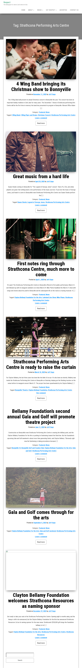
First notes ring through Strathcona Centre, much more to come (41, 269)
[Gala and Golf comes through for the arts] (41, 487)
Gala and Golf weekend (48, 531)
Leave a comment (41, 118)
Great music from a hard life (41, 176)
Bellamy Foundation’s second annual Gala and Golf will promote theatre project (41, 416)
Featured (42, 112)
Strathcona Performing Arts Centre (63, 115)
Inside (39, 10)
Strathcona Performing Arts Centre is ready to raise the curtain (41, 364)
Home (23, 10)
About (30, 10)
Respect (7, 2)
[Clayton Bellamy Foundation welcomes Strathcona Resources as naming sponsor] (41, 570)
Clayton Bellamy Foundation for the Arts (28, 297)
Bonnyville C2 (16, 448)
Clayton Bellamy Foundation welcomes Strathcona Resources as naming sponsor (41, 600)
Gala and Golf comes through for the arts (41, 515)
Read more (41, 123)
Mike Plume (61, 297)
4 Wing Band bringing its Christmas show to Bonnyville (41, 86)
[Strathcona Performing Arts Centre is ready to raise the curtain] (41, 337)
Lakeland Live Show (49, 297)
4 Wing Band (16, 115)
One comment (41, 393)
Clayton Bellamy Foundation (37, 390)
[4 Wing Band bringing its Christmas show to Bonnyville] (41, 59)
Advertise (63, 10)
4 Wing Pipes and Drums (29, 115)
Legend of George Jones (36, 202)
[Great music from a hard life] (41, 152)
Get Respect (51, 10)
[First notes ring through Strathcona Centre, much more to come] (41, 239)
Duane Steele (22, 202)
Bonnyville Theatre (21, 390)
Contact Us (74, 10)
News (48, 112)
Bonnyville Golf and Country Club (33, 448)
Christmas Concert (44, 115)
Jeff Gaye (52, 94)
